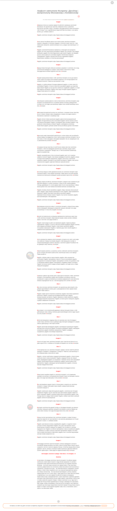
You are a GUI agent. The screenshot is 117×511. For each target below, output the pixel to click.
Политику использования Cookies (74, 505)
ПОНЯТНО (104, 505)
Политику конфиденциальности (92, 505)
